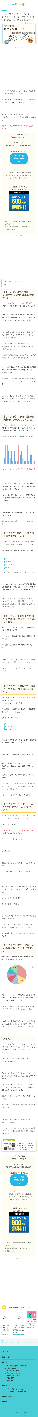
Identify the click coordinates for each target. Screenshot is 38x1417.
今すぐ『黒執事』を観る (19, 158)
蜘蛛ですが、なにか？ (14, 1375)
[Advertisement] (19, 68)
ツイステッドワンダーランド (16, 1391)
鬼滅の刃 (10, 1380)
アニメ (6, 1362)
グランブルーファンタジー (16, 1389)
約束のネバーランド (13, 1373)
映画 (6, 1401)
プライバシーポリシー (15, 1412)
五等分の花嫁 (11, 1368)
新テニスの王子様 (13, 1371)
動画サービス (9, 1396)
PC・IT (7, 1357)
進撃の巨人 (10, 1378)
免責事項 (26, 1412)
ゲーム (4, 10)
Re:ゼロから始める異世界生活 (17, 1366)
